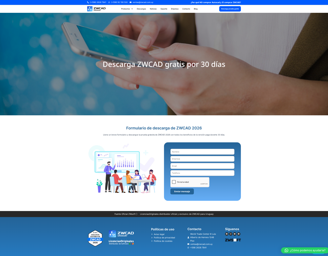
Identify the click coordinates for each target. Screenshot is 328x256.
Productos (125, 9)
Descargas (141, 9)
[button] (305, 250)
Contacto (186, 9)
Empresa (174, 9)
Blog (196, 9)
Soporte (164, 9)
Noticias (153, 9)
